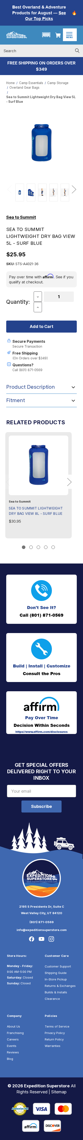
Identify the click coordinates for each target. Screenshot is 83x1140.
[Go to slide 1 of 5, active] (23, 547)
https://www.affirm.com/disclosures (41, 732)
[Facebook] (31, 939)
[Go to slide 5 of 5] (53, 547)
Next (73, 189)
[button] (46, 35)
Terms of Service (57, 1026)
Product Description (30, 387)
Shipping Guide (56, 973)
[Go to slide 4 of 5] (45, 547)
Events (11, 1046)
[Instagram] (51, 939)
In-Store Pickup (56, 979)
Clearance (52, 999)
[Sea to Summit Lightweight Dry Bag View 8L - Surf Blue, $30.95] (38, 465)
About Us (13, 1026)
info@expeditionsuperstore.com (42, 930)
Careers (13, 1039)
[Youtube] (41, 939)
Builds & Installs (56, 992)
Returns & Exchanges (60, 986)
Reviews (13, 1052)
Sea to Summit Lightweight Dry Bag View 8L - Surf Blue (36, 511)
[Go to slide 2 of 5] (31, 547)
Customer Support (58, 966)
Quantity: (18, 301)
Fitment (15, 400)
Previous (9, 189)
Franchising (15, 1033)
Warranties (52, 1046)
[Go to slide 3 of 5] (38, 547)
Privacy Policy (55, 1033)
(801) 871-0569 (42, 922)
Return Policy (54, 1039)
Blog (10, 1059)
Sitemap (59, 1091)
